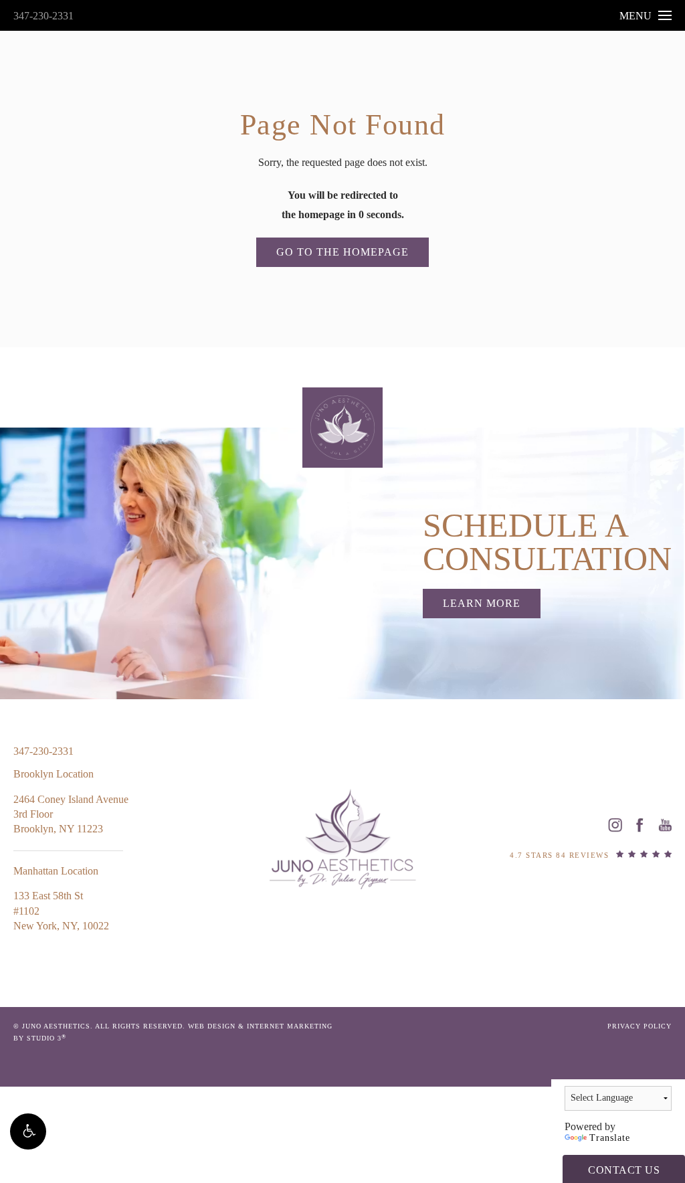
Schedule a (547, 542)
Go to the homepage (342, 252)
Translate (609, 1138)
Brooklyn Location (53, 774)
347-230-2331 (43, 15)
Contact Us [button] (624, 1170)
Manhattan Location (55, 871)
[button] (28, 1131)
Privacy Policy (639, 1026)
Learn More (481, 603)
